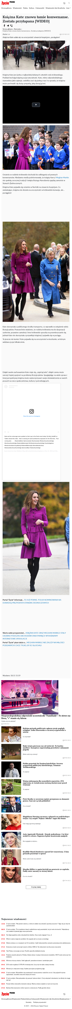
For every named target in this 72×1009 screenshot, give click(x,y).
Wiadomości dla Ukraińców (55, 8)
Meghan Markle (62, 178)
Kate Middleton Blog (19, 451)
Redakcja (63, 999)
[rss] (64, 3)
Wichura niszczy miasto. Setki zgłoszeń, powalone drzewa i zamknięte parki (29, 960)
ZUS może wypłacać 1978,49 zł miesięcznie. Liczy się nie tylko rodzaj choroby (30, 964)
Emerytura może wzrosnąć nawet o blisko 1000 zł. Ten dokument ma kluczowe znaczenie (33, 947)
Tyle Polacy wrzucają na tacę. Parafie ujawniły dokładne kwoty (25, 951)
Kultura (31, 8)
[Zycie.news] (8, 3)
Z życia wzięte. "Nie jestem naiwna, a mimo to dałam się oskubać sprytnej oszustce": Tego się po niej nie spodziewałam (38, 924)
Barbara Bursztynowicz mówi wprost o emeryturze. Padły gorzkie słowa (28, 988)
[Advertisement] (36, 207)
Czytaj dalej (36, 887)
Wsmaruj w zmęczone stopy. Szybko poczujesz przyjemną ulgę (25, 968)
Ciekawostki (39, 8)
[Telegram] (8, 25)
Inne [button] (67, 8)
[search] (69, 3)
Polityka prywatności (39, 1002)
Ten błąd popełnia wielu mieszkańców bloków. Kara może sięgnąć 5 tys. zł (29, 935)
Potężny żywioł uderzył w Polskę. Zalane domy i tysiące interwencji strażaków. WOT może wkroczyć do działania (38, 956)
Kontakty (28, 1002)
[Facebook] (4, 25)
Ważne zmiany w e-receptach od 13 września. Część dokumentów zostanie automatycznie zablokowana (38, 943)
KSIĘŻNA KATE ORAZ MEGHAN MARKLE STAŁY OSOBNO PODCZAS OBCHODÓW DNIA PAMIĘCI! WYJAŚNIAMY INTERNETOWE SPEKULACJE (34, 636)
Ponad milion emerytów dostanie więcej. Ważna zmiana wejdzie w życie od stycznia (32, 984)
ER (9, 34)
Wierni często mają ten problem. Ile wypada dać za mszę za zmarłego (27, 939)
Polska (25, 8)
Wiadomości (17, 8)
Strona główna (6, 8)
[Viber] (11, 25)
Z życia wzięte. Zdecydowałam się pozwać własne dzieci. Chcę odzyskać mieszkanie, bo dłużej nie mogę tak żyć (38, 979)
